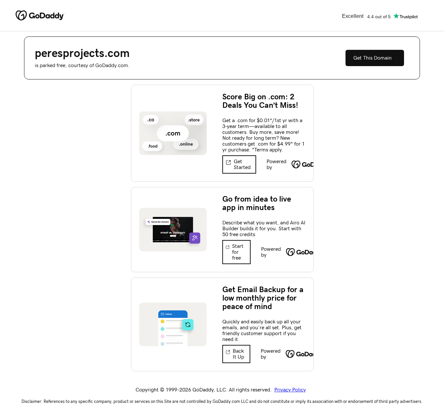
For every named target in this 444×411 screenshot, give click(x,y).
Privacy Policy (290, 389)
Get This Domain (372, 58)
